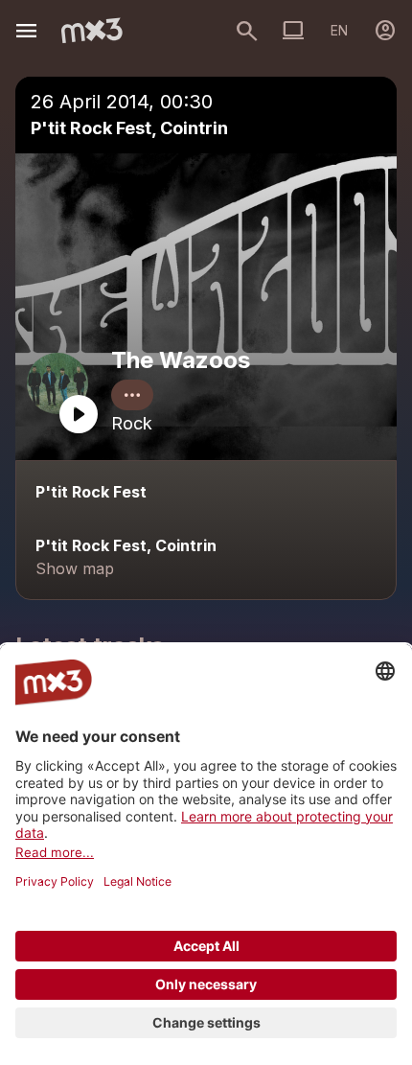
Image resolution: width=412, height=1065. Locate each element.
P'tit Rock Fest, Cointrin (129, 128)
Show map (74, 568)
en (339, 30)
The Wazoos (180, 360)
